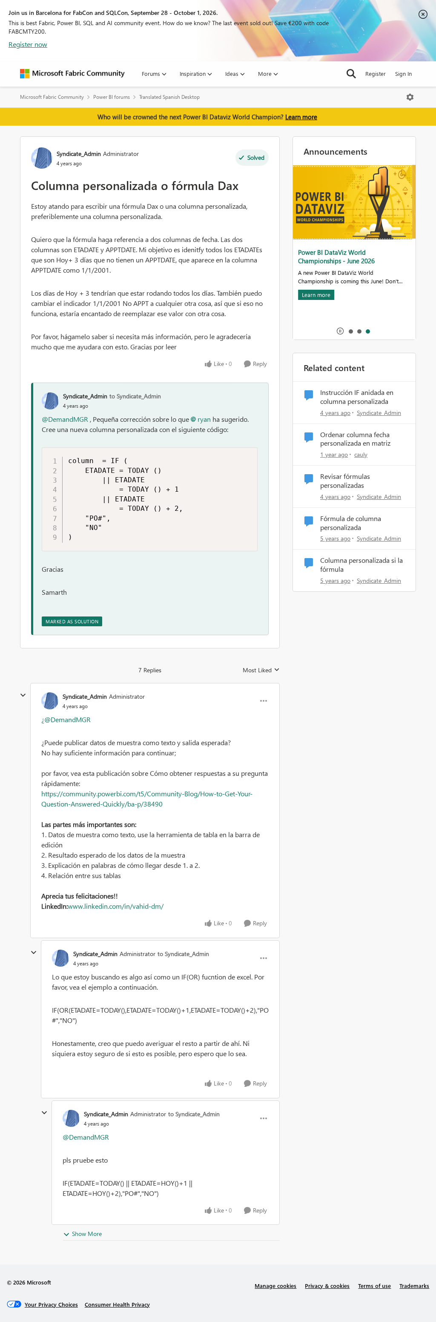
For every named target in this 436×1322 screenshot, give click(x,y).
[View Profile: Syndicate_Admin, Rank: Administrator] (41, 158)
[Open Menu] (410, 97)
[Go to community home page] (72, 73)
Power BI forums (111, 97)
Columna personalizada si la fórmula (361, 564)
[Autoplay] (340, 331)
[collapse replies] (23, 695)
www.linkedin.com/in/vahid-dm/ (116, 905)
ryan (204, 419)
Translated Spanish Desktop (169, 97)
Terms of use (374, 1285)
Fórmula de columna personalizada (350, 523)
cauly (360, 454)
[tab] (350, 331)
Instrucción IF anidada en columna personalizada (356, 397)
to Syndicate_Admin (135, 396)
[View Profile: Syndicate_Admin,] (50, 400)
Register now (28, 44)
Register (375, 73)
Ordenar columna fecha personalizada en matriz (355, 439)
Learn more (301, 116)
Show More (87, 1234)
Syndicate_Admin (79, 154)
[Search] (351, 74)
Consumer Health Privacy (117, 1304)
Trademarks (414, 1285)
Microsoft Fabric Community (52, 97)
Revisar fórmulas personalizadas (345, 481)
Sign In (403, 73)
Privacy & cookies (327, 1285)
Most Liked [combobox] (261, 670)
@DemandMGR (65, 419)
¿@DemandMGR (66, 719)
